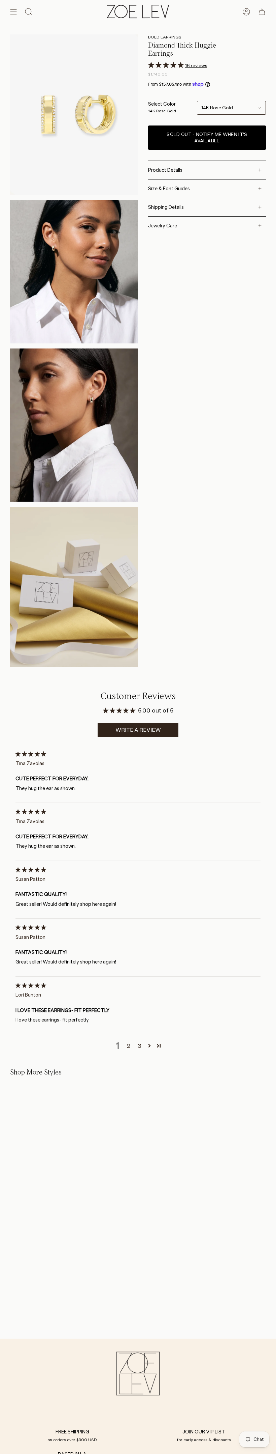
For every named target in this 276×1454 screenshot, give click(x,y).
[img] (30, 754)
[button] (166, 65)
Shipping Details (166, 207)
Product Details (165, 170)
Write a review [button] (138, 730)
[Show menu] (13, 12)
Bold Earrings (164, 36)
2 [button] (129, 1046)
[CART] (262, 12)
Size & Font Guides (169, 189)
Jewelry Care (162, 226)
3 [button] (139, 1046)
